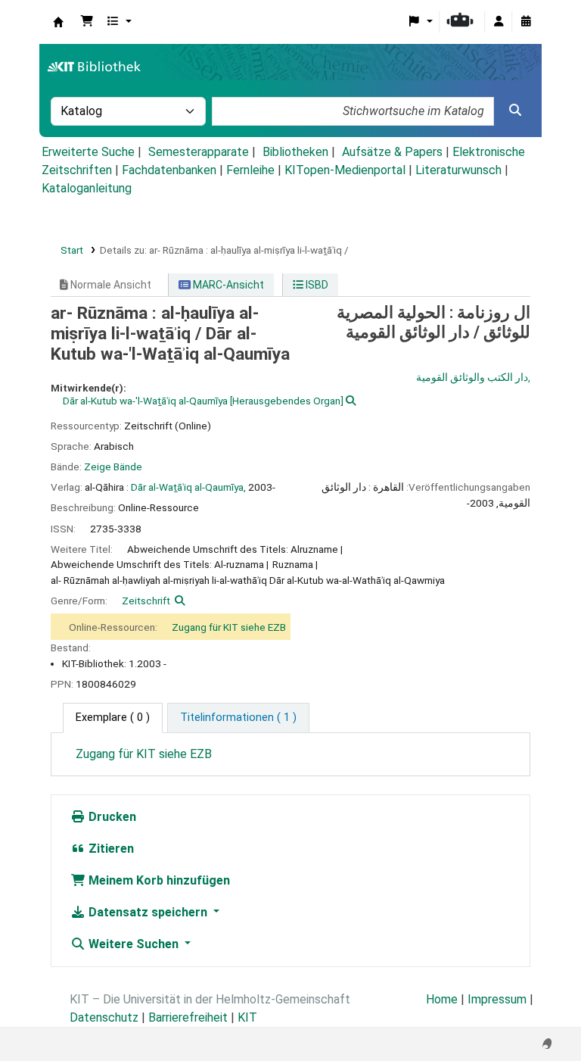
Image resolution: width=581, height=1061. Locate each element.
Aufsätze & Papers (392, 152)
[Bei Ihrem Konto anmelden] (498, 22)
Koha (58, 22)
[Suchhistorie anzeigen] (526, 22)
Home (442, 999)
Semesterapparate (198, 152)
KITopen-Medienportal (344, 170)
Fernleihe (250, 170)
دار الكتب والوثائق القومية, (473, 377)
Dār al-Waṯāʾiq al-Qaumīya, (188, 487)
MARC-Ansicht (227, 285)
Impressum (497, 999)
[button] (87, 22)
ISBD (315, 285)
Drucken (110, 817)
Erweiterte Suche (88, 152)
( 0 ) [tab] (113, 717)
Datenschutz (104, 1017)
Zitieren (109, 848)
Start (72, 250)
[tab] (238, 718)
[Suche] (515, 110)
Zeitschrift (146, 600)
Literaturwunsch (458, 170)
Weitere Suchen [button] (133, 944)
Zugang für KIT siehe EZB (229, 627)
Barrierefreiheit (188, 1017)
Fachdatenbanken (169, 170)
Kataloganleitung (87, 188)
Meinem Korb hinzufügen (157, 880)
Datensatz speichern (147, 912)
